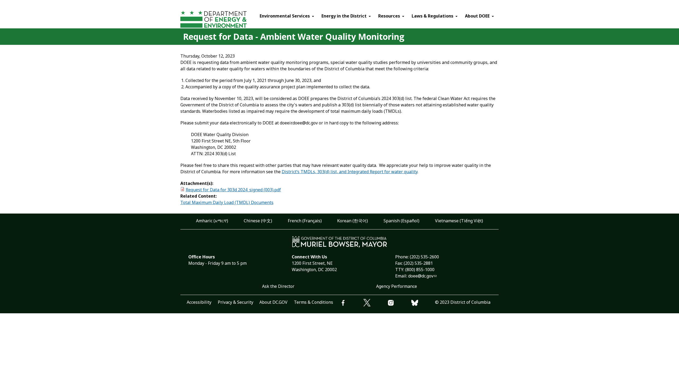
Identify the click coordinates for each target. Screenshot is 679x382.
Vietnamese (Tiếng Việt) (459, 221)
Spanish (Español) (401, 221)
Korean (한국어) (352, 221)
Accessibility (199, 302)
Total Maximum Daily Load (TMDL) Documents (226, 202)
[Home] (223, 20)
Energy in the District (344, 16)
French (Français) (305, 221)
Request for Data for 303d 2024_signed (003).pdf (233, 190)
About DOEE (477, 16)
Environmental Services (285, 16)
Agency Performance (396, 286)
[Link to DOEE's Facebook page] (351, 303)
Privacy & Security (235, 302)
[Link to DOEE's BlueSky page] (423, 303)
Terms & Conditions (313, 302)
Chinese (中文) (258, 221)
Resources (389, 16)
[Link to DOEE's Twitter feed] (375, 303)
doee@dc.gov (420, 276)
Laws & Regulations (432, 16)
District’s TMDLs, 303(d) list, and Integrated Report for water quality (349, 172)
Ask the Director (278, 286)
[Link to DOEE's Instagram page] (399, 303)
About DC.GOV (273, 302)
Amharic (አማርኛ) (212, 221)
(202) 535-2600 (424, 257)
